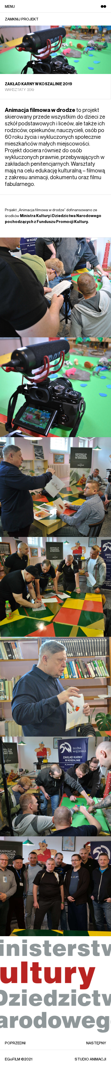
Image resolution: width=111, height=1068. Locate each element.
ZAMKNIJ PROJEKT (22, 19)
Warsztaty (15, 89)
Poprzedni (15, 1043)
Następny (96, 1043)
